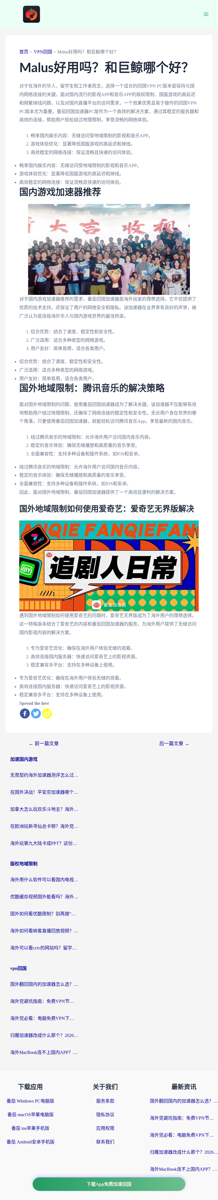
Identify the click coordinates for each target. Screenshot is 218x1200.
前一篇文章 (44, 743)
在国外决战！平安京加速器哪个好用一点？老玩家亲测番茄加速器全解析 (44, 792)
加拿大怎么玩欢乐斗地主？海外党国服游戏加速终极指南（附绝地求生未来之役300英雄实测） (44, 809)
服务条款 (105, 1101)
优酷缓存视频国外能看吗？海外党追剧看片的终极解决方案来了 (44, 896)
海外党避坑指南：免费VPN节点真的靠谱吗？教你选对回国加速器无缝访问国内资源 (44, 1001)
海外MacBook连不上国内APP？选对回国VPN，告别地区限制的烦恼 (44, 1052)
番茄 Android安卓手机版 (30, 1141)
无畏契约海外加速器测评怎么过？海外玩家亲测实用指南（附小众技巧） (44, 775)
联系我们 (105, 1141)
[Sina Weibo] (47, 713)
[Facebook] (25, 713)
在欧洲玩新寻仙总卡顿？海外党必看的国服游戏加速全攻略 (44, 826)
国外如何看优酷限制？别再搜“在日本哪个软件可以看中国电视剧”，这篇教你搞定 (44, 913)
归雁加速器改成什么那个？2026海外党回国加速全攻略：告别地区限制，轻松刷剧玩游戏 (44, 1035)
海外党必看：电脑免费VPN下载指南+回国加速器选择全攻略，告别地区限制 (44, 1018)
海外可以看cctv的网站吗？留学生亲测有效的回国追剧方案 (44, 947)
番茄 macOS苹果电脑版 (30, 1114)
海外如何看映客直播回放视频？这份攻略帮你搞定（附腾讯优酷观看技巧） (44, 930)
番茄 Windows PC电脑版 (30, 1101)
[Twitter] (36, 713)
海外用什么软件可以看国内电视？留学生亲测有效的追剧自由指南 (44, 879)
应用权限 (105, 1128)
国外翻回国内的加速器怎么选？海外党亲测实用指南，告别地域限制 (44, 984)
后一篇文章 (174, 743)
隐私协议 (105, 1114)
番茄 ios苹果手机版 (30, 1128)
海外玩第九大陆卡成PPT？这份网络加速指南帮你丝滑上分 (44, 843)
